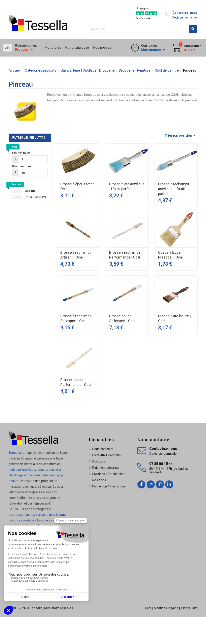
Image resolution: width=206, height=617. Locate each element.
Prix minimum (21, 152)
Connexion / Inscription (108, 486)
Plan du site (189, 608)
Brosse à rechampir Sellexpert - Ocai (76, 318)
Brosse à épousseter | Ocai (78, 186)
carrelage (28, 470)
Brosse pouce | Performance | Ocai (75, 382)
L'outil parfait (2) (35, 197)
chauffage (16, 475)
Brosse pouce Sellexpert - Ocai (122, 318)
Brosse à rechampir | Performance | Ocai (125, 254)
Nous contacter (102, 449)
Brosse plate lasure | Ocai (174, 318)
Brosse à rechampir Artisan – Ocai (76, 254)
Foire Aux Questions (106, 455)
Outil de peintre (167, 70)
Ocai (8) (30, 191)
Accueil (15, 70)
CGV (148, 608)
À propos (98, 461)
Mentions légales (166, 608)
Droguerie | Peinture (134, 70)
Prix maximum (21, 166)
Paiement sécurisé (105, 468)
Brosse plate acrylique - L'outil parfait (127, 186)
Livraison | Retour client (108, 474)
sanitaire (55, 470)
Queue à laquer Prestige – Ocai (170, 254)
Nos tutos (99, 480)
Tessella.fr (16, 453)
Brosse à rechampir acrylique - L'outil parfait (173, 189)
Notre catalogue (77, 47)
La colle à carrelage (50, 520)
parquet (42, 470)
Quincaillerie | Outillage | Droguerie (88, 70)
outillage (30, 475)
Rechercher (193, 29)
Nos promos (102, 47)
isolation (15, 470)
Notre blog (53, 47)
